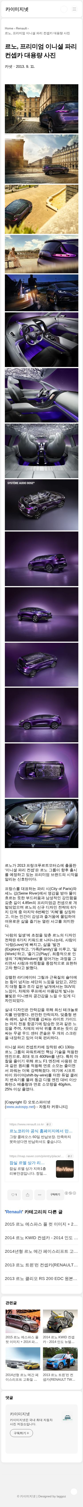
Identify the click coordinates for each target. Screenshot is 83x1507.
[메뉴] (74, 9)
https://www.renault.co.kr (27, 1124)
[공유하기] (27, 1195)
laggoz (61, 1496)
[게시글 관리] (39, 1195)
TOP (73, 1491)
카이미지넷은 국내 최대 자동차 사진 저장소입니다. (31, 1422)
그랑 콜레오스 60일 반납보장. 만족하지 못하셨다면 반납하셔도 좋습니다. (40, 1139)
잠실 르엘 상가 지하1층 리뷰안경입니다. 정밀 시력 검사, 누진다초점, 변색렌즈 (28, 1171)
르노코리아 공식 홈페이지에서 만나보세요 (41, 1131)
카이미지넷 (17, 9)
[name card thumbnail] (67, 1417)
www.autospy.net (20, 1107)
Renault (14, 1211)
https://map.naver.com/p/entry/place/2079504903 (37, 1156)
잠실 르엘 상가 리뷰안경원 (27, 1163)
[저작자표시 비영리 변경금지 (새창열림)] (70, 1193)
